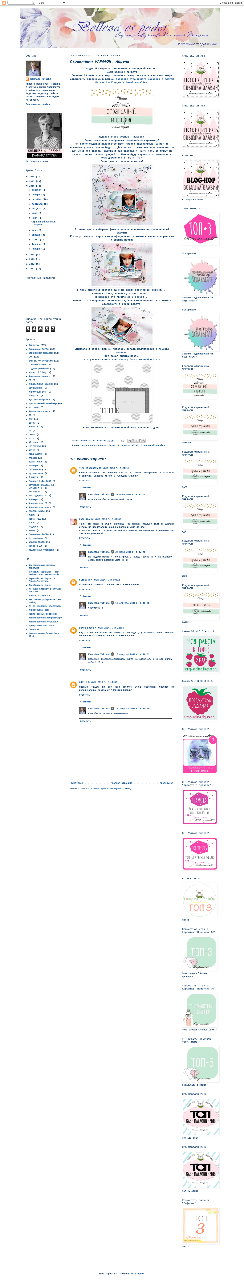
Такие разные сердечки (43, 614)
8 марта (33, 477)
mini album (35, 454)
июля (35, 213)
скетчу (123, 359)
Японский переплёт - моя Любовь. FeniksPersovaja (44, 573)
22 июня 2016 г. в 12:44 (130, 494)
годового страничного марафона (137, 79)
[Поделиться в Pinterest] (144, 441)
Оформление (35, 388)
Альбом (33, 458)
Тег (31, 419)
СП (30, 380)
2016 (32, 186)
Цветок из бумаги (39, 595)
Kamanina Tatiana (99, 494)
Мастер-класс (37, 511)
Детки (32, 423)
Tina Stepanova (88, 468)
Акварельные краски (94, 445)
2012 (32, 264)
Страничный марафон (153, 445)
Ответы (87, 487)
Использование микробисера (45, 618)
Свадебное (35, 469)
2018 (32, 176)
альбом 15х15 (37, 542)
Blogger (139, 1274)
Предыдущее (166, 783)
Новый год (35, 519)
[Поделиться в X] (136, 441)
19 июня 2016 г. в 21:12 (114, 468)
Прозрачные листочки (41, 625)
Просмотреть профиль (38, 104)
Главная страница (121, 783)
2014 (32, 255)
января (36, 249)
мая (34, 230)
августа (37, 208)
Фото (31, 438)
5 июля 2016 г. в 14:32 (102, 682)
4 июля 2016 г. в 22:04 (109, 628)
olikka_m (84, 580)
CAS (31, 357)
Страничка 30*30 (128, 445)
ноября (36, 195)
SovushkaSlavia (149, 359)
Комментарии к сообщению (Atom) (111, 788)
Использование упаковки (43, 622)
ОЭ (30, 431)
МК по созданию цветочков (45, 606)
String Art (35, 491)
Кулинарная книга (39, 411)
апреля (36, 235)
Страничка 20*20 (39, 534)
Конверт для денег (40, 507)
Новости (33, 427)
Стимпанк (34, 629)
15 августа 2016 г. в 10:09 (132, 654)
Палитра (33, 465)
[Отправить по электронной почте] (129, 441)
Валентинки (35, 462)
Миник (32, 515)
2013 (32, 259)
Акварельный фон (39, 610)
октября (37, 199)
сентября (38, 204)
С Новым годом (37, 364)
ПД (30, 415)
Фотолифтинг (36, 538)
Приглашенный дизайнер (43, 403)
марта (36, 239)
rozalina (84, 519)
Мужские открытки (39, 399)
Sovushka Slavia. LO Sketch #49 (41, 486)
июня (35, 218)
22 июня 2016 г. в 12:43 (130, 552)
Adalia (83, 682)
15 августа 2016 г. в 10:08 (132, 603)
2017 (32, 181)
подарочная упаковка (41, 550)
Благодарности (37, 495)
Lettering (35, 446)
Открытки (34, 345)
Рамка (32, 530)
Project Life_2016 (40, 481)
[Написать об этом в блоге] (133, 441)
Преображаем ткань (40, 585)
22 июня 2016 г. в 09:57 (106, 519)
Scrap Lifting (37, 372)
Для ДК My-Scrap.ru (41, 361)
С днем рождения (39, 368)
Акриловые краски (39, 376)
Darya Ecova (86, 628)
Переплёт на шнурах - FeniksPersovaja (42, 580)
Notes (32, 450)
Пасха (32, 523)
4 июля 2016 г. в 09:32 (105, 580)
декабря (37, 190)
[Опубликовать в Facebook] (140, 441)
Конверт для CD (38, 503)
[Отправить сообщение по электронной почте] (122, 441)
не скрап (34, 407)
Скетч (112, 445)
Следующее (77, 783)
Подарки (33, 527)
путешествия (36, 473)
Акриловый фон (37, 392)
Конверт (33, 499)
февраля (37, 244)
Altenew (33, 442)
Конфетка (34, 395)
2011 (32, 268)
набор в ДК (35, 546)
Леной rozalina (136, 82)
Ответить (84, 480)
